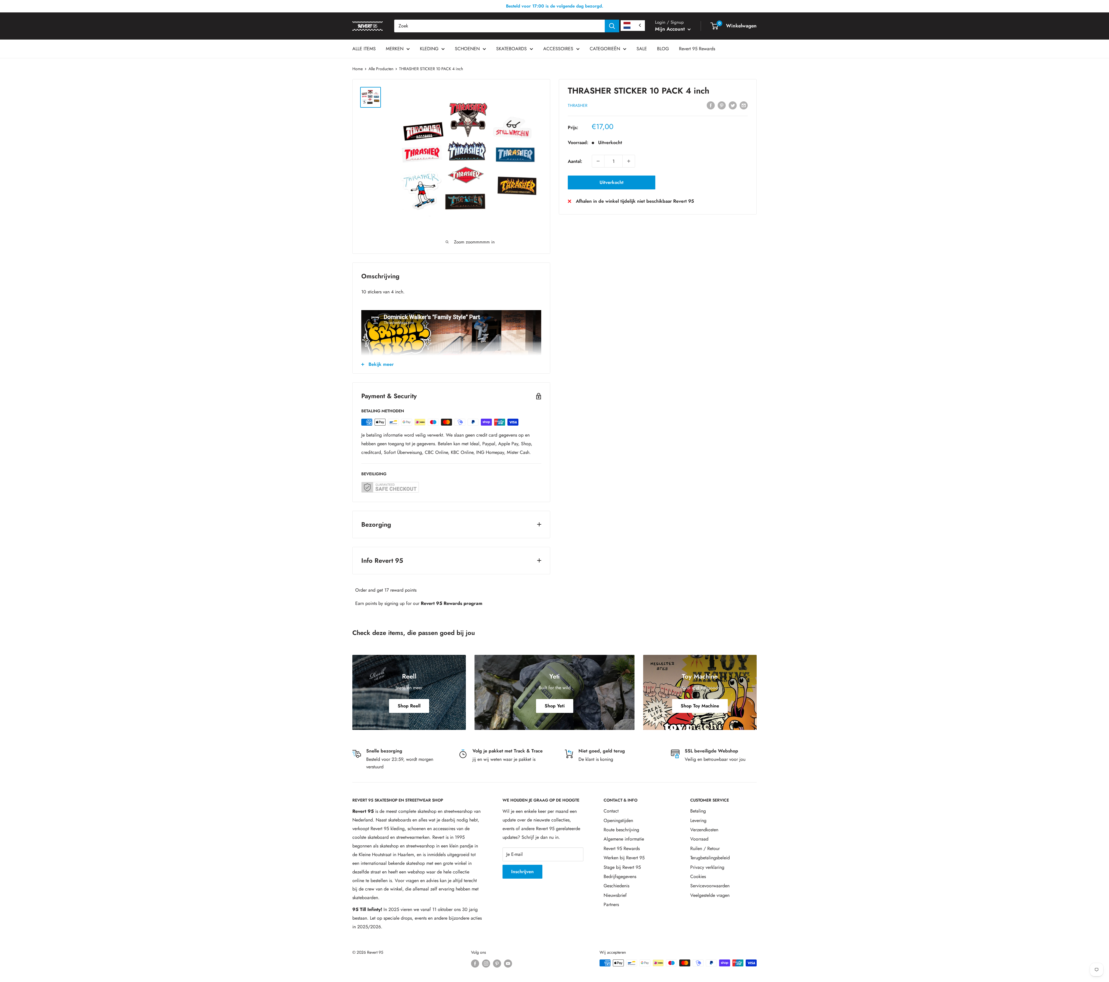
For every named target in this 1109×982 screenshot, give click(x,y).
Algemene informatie (624, 839)
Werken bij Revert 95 (624, 857)
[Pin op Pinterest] (722, 104)
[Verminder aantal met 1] (598, 161)
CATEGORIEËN (605, 48)
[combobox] (499, 26)
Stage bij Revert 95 (622, 867)
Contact (611, 811)
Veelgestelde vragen (710, 895)
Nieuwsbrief (615, 895)
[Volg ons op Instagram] (486, 963)
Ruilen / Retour (705, 848)
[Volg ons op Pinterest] (497, 963)
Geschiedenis (616, 885)
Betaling (698, 811)
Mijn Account (670, 28)
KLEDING (429, 48)
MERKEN (394, 48)
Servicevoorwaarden (710, 885)
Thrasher (577, 105)
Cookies (698, 876)
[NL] (633, 25)
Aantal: (575, 161)
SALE (642, 48)
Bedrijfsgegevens (620, 876)
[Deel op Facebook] (711, 104)
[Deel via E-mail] (744, 104)
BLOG (663, 48)
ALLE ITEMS (364, 48)
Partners (611, 904)
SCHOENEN (467, 48)
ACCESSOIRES (558, 48)
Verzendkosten (704, 829)
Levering (698, 820)
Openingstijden (618, 820)
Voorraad (699, 839)
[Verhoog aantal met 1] (629, 161)
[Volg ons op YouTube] (508, 963)
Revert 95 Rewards (697, 48)
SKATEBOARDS (511, 48)
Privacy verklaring (707, 867)
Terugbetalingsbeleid (710, 857)
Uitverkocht (612, 182)
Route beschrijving (621, 829)
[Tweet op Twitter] (733, 104)
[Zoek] (612, 26)
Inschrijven (522, 871)
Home (357, 69)
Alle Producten (381, 69)
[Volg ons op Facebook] (475, 963)
